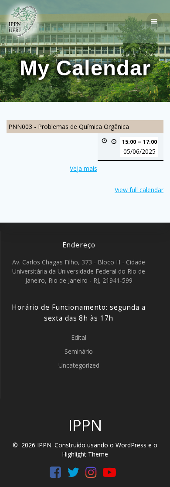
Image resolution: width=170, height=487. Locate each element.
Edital (78, 337)
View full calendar (139, 190)
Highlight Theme (85, 454)
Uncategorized (78, 365)
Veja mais (83, 168)
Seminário (79, 351)
